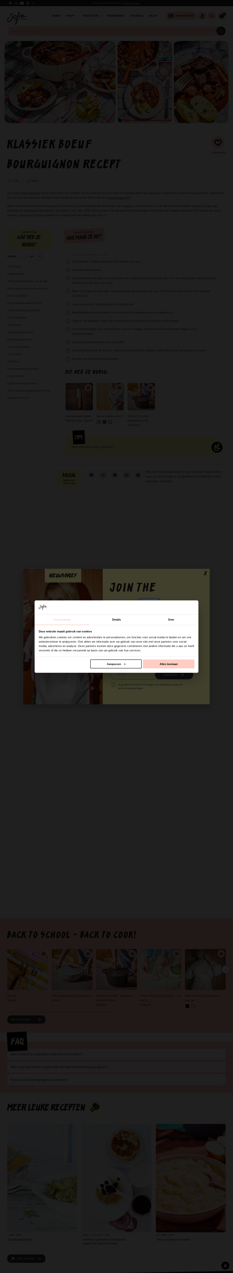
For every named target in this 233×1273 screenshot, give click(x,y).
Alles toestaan (169, 663)
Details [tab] (116, 619)
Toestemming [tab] (61, 619)
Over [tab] (171, 619)
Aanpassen (114, 663)
